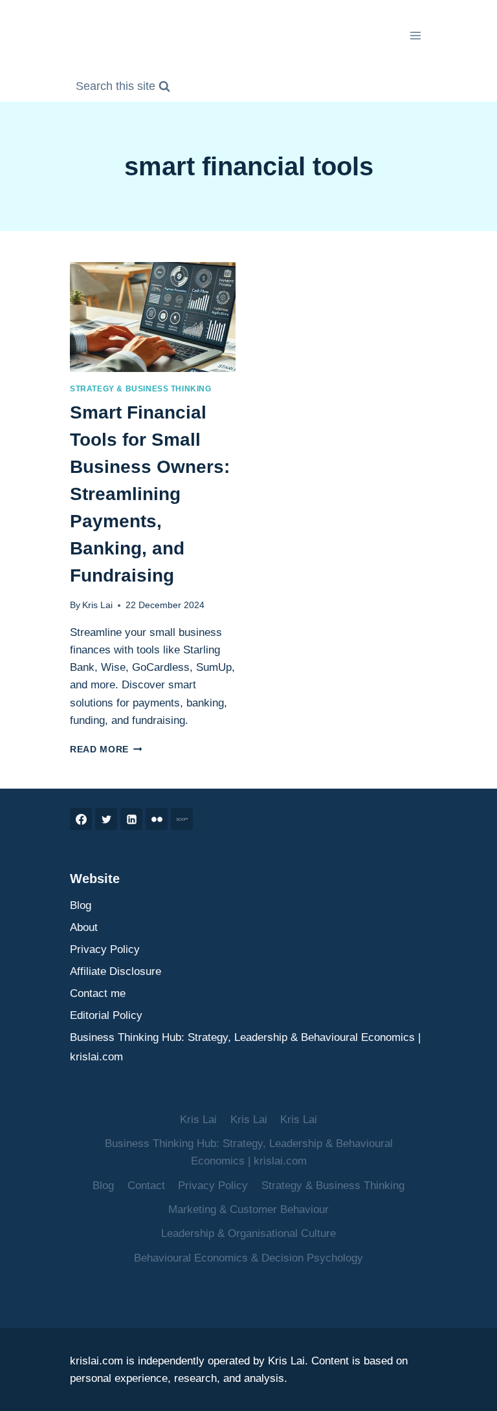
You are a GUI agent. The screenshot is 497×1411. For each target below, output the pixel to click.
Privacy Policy (105, 949)
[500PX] (182, 819)
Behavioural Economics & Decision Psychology (248, 1258)
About (84, 927)
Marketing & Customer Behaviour (248, 1209)
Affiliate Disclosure (115, 971)
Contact (146, 1185)
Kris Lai (97, 605)
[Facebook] (81, 819)
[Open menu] (415, 35)
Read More (106, 749)
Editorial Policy (106, 1015)
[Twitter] (106, 819)
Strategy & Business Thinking (141, 388)
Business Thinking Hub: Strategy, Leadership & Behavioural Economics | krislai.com (245, 1047)
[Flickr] (157, 819)
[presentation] (153, 317)
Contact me (98, 993)
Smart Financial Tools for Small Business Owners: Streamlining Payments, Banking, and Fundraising (150, 493)
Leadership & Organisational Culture (248, 1233)
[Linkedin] (131, 819)
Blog (80, 905)
